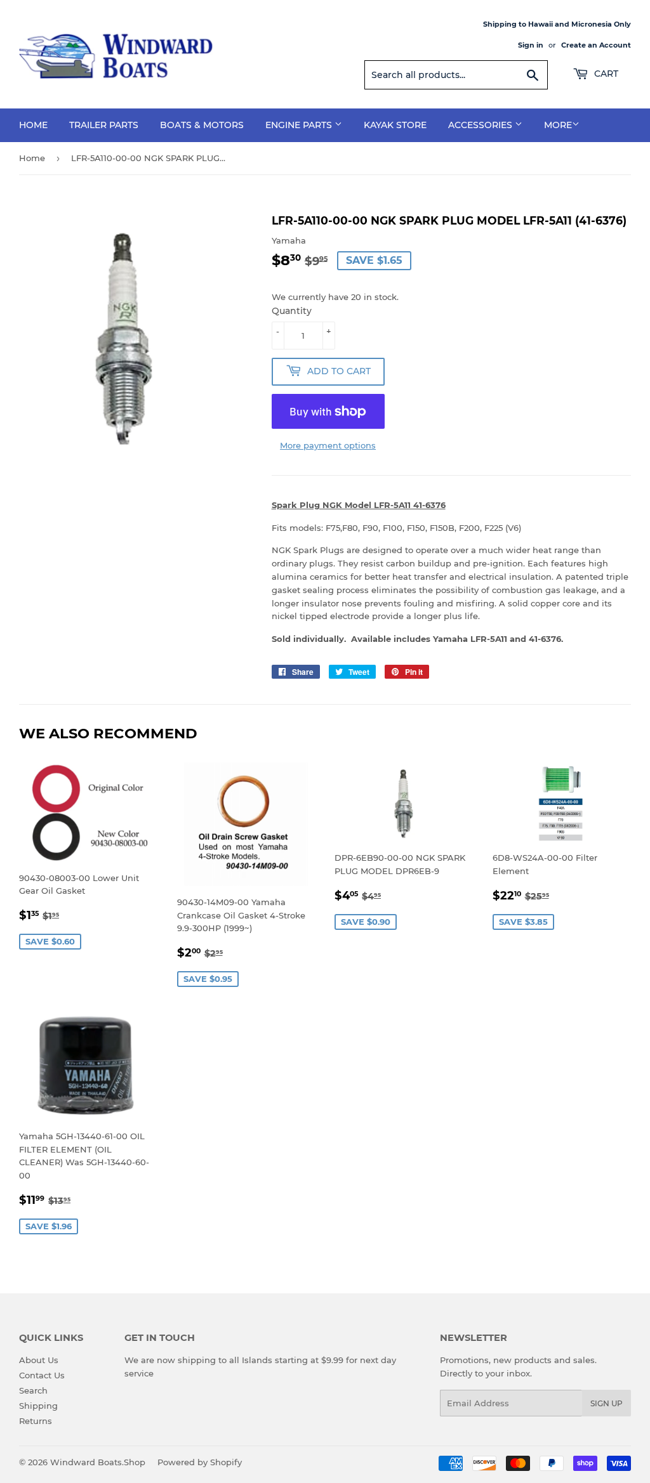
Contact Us (42, 1375)
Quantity (292, 311)
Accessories (481, 125)
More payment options (328, 445)
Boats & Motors (202, 125)
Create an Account (596, 45)
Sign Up (606, 1403)
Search (33, 1390)
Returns (35, 1421)
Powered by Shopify (199, 1462)
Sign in (530, 45)
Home (33, 125)
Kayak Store (395, 125)
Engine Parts (300, 125)
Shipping (38, 1406)
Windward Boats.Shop (97, 1462)
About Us (38, 1360)
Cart (605, 73)
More (558, 125)
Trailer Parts (103, 125)
